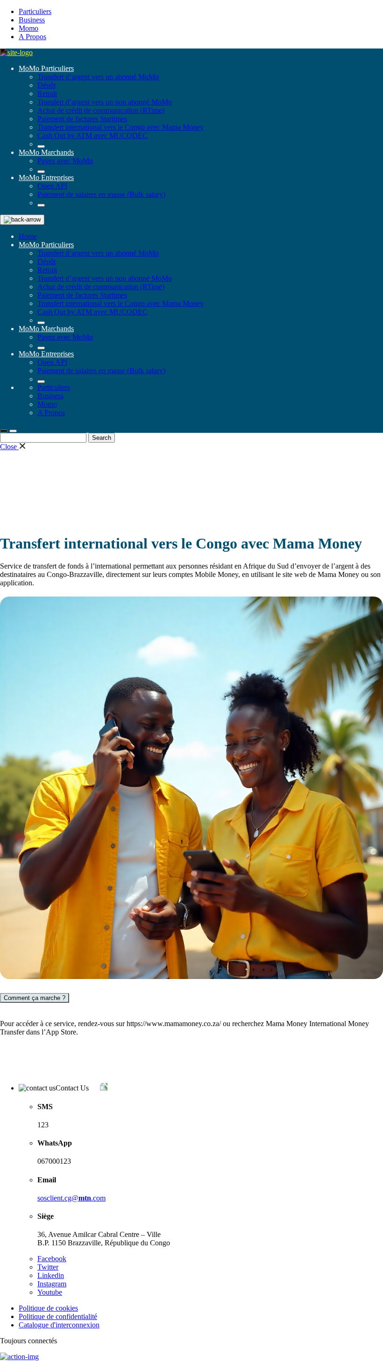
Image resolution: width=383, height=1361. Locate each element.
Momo (28, 28)
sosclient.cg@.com (71, 1198)
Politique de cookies (48, 1308)
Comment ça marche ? (34, 997)
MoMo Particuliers (46, 68)
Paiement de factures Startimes (82, 119)
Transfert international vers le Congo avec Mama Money (120, 127)
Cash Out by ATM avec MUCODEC (92, 135)
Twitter (47, 1267)
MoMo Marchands (46, 152)
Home (28, 236)
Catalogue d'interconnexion (59, 1325)
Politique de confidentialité (58, 1316)
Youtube (49, 1292)
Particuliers (35, 11)
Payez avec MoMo (65, 161)
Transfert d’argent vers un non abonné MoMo (104, 102)
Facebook (51, 1259)
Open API (52, 186)
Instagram (51, 1284)
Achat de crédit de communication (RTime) (100, 110)
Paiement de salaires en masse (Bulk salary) (101, 194)
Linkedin (50, 1275)
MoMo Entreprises (46, 177)
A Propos (32, 37)
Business (32, 20)
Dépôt (46, 85)
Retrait (47, 93)
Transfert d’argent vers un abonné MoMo (98, 77)
